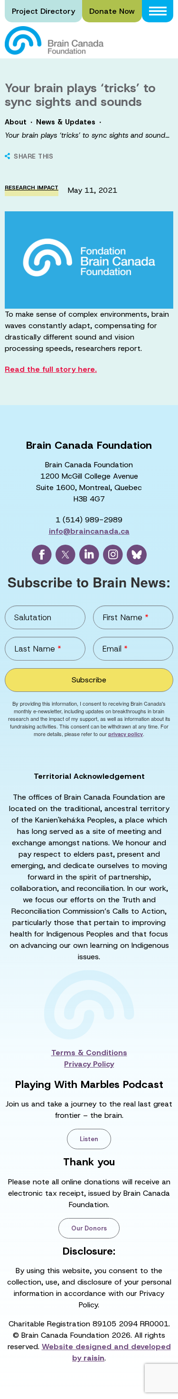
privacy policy (125, 733)
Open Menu (157, 11)
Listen (89, 1139)
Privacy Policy (89, 1064)
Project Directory (43, 11)
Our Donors (89, 1228)
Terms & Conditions (89, 1053)
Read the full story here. (51, 369)
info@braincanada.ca (89, 531)
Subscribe (89, 680)
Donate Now (112, 11)
